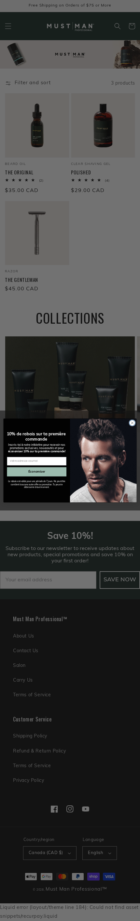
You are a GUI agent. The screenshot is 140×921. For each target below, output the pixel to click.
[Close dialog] (132, 423)
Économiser (36, 471)
